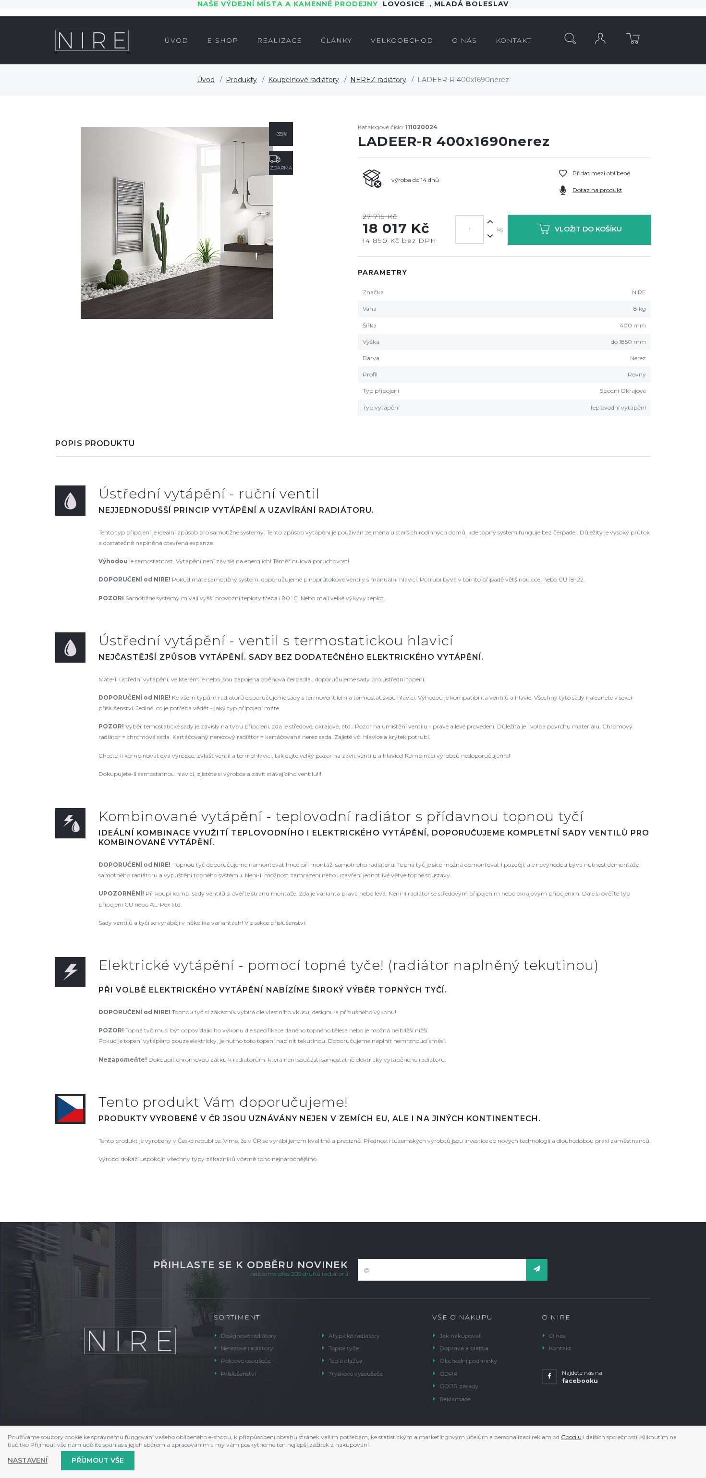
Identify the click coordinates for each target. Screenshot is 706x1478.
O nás (557, 1335)
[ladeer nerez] (177, 223)
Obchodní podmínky (468, 1360)
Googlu (571, 1437)
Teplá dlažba (346, 1360)
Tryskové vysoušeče (356, 1373)
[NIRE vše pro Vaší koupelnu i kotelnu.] (92, 40)
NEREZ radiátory (378, 79)
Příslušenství (238, 1373)
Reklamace (454, 1399)
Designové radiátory (249, 1335)
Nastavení (28, 1460)
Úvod (206, 79)
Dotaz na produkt (597, 190)
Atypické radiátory (354, 1335)
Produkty (241, 79)
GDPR (448, 1373)
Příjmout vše (98, 1460)
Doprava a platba (463, 1348)
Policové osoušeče (245, 1360)
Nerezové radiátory (247, 1348)
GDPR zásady (458, 1386)
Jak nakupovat (460, 1335)
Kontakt (560, 1348)
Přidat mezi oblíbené (601, 173)
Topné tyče (344, 1348)
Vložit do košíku (588, 229)
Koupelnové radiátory (303, 79)
